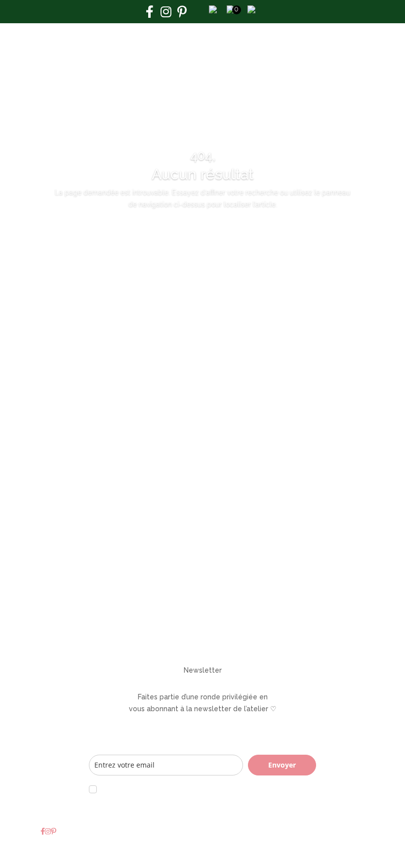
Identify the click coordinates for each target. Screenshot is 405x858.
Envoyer (282, 765)
